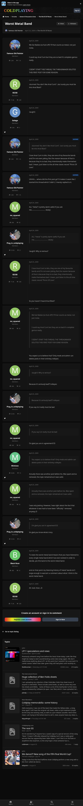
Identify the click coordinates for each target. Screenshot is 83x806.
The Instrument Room (29, 674)
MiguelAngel (26, 719)
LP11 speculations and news (35, 651)
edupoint (25, 765)
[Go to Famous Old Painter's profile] (6, 30)
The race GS (28, 728)
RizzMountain (26, 653)
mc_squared (15, 215)
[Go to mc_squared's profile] (15, 207)
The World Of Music (44, 31)
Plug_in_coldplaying (15, 243)
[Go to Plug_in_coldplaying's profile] (15, 234)
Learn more (4, 4)
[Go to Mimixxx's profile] (15, 457)
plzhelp (24, 693)
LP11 (23, 648)
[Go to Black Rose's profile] (15, 555)
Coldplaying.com (28, 725)
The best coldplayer (28, 756)
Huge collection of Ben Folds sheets (39, 677)
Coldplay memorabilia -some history (39, 702)
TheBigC (24, 679)
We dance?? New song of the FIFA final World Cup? (46, 754)
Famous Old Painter (16, 31)
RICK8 (15, 93)
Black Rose (14, 563)
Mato (23, 731)
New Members (27, 700)
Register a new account (22, 619)
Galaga (15, 120)
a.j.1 (23, 705)
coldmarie (25, 744)
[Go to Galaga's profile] (15, 112)
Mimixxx (15, 466)
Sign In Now (60, 619)
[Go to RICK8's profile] (15, 84)
